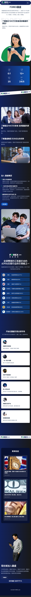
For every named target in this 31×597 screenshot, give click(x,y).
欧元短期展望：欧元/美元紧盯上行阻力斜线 (14, 516)
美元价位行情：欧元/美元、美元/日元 (13, 494)
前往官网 (5, 204)
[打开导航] (27, 2)
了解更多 (5, 577)
